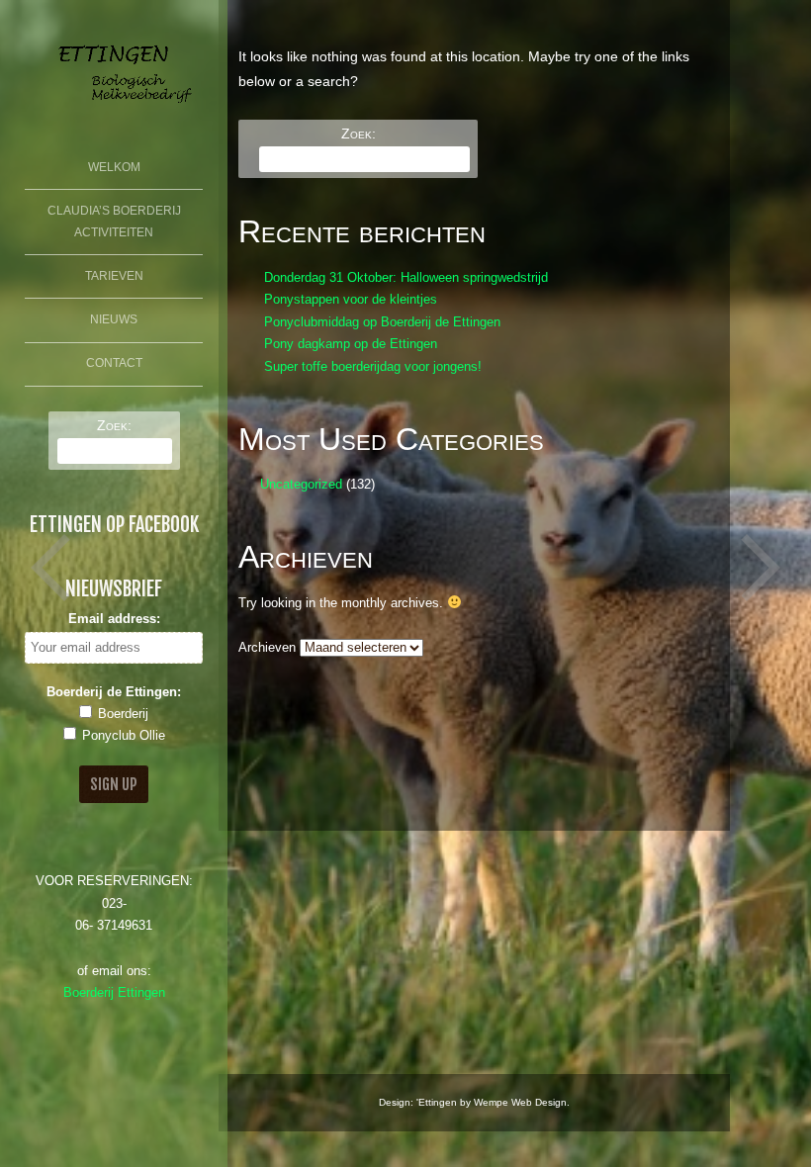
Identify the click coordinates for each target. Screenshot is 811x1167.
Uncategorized (301, 485)
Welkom (114, 167)
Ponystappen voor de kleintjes (350, 300)
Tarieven (114, 276)
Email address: (114, 619)
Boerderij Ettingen (114, 993)
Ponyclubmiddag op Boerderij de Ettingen (382, 322)
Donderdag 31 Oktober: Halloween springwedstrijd (406, 278)
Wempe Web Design (520, 1102)
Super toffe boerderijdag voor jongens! (373, 367)
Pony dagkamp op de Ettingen (350, 344)
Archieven (267, 648)
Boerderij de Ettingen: (113, 692)
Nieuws (113, 319)
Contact (114, 363)
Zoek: (114, 425)
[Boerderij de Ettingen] (114, 109)
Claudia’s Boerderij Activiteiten (114, 221)
